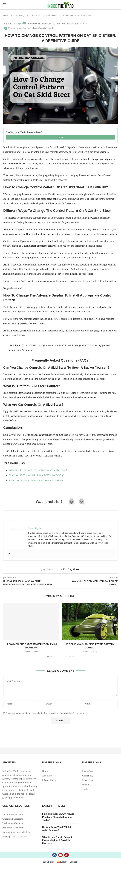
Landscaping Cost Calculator (16, 832)
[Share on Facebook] (68, 569)
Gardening (19, 15)
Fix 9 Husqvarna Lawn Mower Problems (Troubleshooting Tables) (58, 817)
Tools (85, 789)
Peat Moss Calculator (12, 828)
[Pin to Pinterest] (74, 569)
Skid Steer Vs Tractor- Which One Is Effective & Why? (36, 475)
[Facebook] (54, 855)
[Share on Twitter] (71, 569)
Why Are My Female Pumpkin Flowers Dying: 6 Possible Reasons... (57, 840)
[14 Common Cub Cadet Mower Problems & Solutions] (31, 621)
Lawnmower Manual (12, 814)
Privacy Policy (49, 780)
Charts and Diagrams (12, 819)
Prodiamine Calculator (13, 823)
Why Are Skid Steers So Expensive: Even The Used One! (38, 470)
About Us (47, 776)
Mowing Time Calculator (14, 836)
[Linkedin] (9, 554)
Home (5, 15)
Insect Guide (88, 780)
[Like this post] (64, 569)
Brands (85, 784)
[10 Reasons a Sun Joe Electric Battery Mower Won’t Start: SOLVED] (90, 621)
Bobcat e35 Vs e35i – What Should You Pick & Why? (36, 480)
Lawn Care (87, 771)
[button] (7, 630)
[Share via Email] (77, 569)
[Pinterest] (66, 855)
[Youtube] (60, 855)
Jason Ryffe (17, 23)
